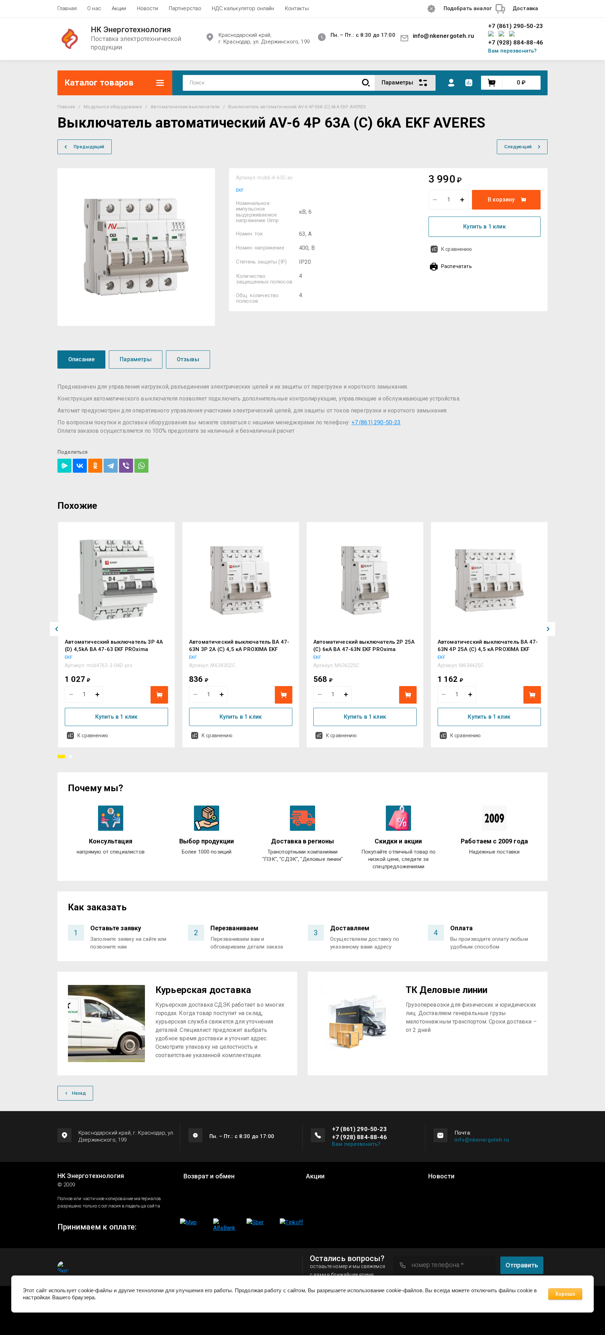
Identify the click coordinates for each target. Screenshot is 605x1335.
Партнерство (185, 8)
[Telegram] (111, 466)
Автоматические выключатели (185, 106)
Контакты (297, 8)
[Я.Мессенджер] (64, 466)
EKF (240, 190)
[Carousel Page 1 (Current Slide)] (61, 756)
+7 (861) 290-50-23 (515, 26)
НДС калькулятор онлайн (243, 8)
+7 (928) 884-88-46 (515, 42)
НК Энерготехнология (131, 30)
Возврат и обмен (209, 1176)
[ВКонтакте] (80, 466)
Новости (147, 8)
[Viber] (126, 466)
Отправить (522, 1265)
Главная (67, 8)
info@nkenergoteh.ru (443, 35)
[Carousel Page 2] (70, 756)
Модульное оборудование (113, 106)
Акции (119, 8)
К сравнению (456, 249)
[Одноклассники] (95, 466)
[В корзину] (159, 695)
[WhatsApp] (141, 466)
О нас (94, 8)
